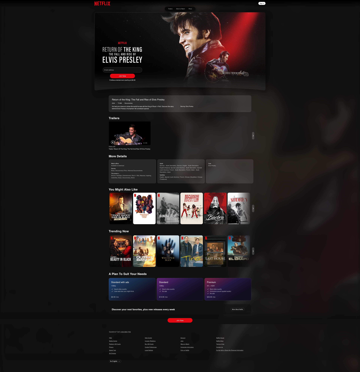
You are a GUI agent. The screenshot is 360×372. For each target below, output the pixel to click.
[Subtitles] (255, 79)
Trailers (170, 9)
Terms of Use (220, 344)
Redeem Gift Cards (115, 344)
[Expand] (250, 79)
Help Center (148, 338)
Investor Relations (150, 341)
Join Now (122, 76)
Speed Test (112, 350)
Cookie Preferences (151, 347)
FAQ (110, 338)
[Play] (241, 79)
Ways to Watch (185, 344)
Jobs (182, 341)
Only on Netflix (185, 350)
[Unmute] (246, 79)
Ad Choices (112, 353)
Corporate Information (187, 347)
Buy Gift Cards (149, 344)
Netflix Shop (219, 341)
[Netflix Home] (101, 3)
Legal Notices (149, 350)
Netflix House (220, 338)
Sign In (262, 3)
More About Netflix (237, 309)
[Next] (253, 135)
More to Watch (180, 9)
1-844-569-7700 (125, 332)
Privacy (111, 347)
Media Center (113, 341)
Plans (190, 9)
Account (183, 338)
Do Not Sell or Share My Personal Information (229, 350)
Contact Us (219, 347)
